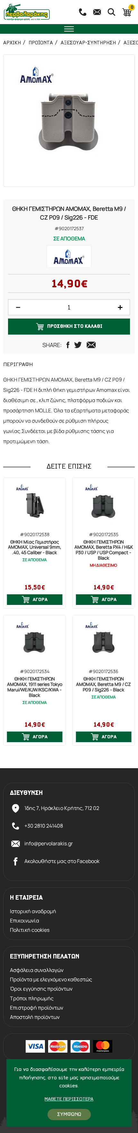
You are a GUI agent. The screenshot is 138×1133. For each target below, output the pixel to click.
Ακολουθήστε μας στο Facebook (61, 861)
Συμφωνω (69, 1114)
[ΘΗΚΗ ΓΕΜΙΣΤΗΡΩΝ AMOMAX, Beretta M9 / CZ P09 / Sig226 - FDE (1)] (69, 120)
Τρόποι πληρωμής (32, 998)
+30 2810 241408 (43, 825)
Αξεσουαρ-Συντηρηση (88, 43)
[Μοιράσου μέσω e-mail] (91, 345)
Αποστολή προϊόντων (35, 1017)
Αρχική (12, 43)
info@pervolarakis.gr (48, 843)
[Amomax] (69, 256)
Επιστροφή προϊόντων (36, 1008)
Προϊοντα (41, 43)
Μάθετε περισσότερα (69, 1099)
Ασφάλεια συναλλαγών (37, 970)
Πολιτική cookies (29, 930)
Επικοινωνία (24, 921)
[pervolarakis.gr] (35, 12)
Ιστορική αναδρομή (33, 911)
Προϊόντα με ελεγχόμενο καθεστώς (51, 979)
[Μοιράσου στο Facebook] (67, 345)
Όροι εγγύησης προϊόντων (41, 989)
